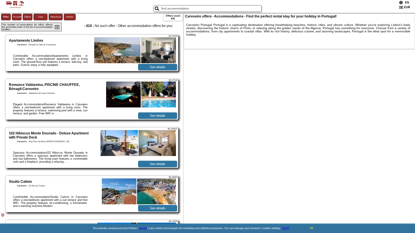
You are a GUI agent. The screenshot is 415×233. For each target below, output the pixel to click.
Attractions (55, 17)
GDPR (285, 228)
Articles (69, 17)
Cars (40, 17)
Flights (27, 17)
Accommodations (17, 17)
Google (143, 228)
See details (157, 67)
